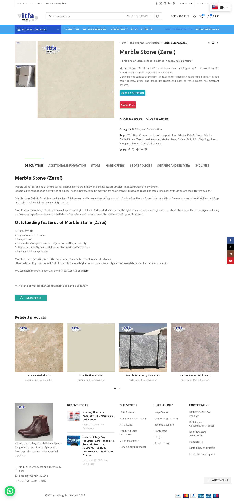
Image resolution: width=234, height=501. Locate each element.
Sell (189, 139)
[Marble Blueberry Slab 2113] (143, 347)
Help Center (161, 412)
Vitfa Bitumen (127, 412)
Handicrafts (196, 441)
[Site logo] (28, 15)
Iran (174, 135)
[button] (10, 491)
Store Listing (162, 443)
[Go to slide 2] (119, 388)
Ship (195, 139)
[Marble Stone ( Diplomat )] (195, 347)
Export (157, 135)
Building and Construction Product (201, 423)
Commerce (145, 135)
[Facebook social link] (156, 3)
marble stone (152, 139)
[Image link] (34, 421)
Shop (213, 139)
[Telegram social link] (173, 3)
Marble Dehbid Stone (190, 135)
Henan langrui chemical (133, 446)
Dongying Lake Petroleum (128, 432)
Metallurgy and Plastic (202, 447)
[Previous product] (209, 43)
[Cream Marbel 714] (39, 347)
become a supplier (165, 424)
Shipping (204, 139)
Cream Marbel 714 (39, 375)
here (86, 270)
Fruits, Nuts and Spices (202, 454)
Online (181, 139)
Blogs (158, 437)
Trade (143, 143)
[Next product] (217, 43)
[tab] (34, 164)
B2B (128, 135)
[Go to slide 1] (115, 388)
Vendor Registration (166, 418)
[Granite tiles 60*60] (91, 347)
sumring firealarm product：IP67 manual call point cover (98, 416)
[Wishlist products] (194, 16)
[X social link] (160, 3)
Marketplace (168, 139)
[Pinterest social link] (165, 3)
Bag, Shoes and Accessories (197, 433)
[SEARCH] (158, 16)
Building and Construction (145, 42)
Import (166, 135)
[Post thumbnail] (73, 420)
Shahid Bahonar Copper (133, 418)
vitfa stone (126, 424)
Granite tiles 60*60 (91, 375)
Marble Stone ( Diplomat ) (195, 375)
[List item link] (38, 476)
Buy (135, 135)
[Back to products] (213, 43)
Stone (135, 143)
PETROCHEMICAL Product (200, 414)
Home (123, 42)
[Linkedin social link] (169, 3)
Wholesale (155, 143)
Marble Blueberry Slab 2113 (143, 375)
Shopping (125, 143)
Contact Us (161, 430)
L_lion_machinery (129, 440)
